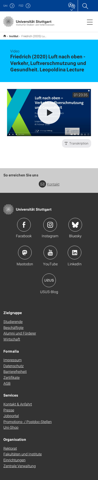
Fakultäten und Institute (22, 454)
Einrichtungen (14, 459)
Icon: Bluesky (75, 225)
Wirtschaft (11, 339)
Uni (5, 5)
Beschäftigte (13, 327)
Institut (13, 36)
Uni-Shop (10, 427)
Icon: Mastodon (25, 252)
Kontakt (53, 184)
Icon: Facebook (24, 225)
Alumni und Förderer (19, 333)
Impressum (12, 359)
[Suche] (85, 5)
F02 (21, 5)
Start (4, 36)
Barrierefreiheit (15, 371)
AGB (6, 383)
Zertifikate (11, 377)
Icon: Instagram (50, 225)
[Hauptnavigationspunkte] (90, 22)
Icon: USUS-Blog (49, 280)
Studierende (13, 321)
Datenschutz (13, 365)
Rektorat (10, 448)
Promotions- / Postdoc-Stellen (27, 421)
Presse (8, 410)
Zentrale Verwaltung (19, 465)
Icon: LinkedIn (74, 252)
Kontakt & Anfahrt (17, 404)
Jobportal (11, 415)
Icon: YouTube (50, 252)
